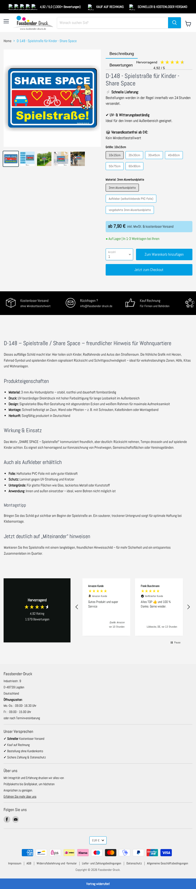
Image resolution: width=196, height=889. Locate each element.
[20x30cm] (134, 160)
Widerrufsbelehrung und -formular (57, 863)
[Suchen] (174, 22)
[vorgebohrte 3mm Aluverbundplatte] (130, 215)
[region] (133, 607)
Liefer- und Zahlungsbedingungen (101, 863)
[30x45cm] (154, 160)
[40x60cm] (174, 160)
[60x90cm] (135, 171)
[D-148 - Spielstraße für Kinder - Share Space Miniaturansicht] (10, 158)
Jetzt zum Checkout (148, 269)
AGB (29, 863)
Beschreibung (121, 53)
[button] (77, 607)
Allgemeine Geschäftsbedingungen (167, 863)
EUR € (95, 840)
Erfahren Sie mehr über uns (20, 796)
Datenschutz (134, 863)
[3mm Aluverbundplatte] (123, 192)
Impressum (14, 863)
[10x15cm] (115, 160)
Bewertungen (137, 65)
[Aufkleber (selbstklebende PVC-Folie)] (132, 203)
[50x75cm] (115, 171)
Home (7, 41)
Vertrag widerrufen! (98, 884)
